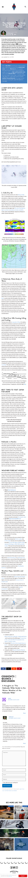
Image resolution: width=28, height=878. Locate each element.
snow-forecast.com (11, 557)
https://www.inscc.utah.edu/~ (11, 636)
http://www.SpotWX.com (15, 518)
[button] (2, 7)
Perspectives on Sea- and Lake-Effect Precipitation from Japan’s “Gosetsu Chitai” (15, 639)
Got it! (23, 876)
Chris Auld (10, 33)
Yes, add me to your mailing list (10, 782)
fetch (2, 298)
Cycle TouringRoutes (14, 833)
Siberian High (21, 194)
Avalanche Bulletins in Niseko (21, 811)
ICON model (7, 540)
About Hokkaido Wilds (21, 844)
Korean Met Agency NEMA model (16, 542)
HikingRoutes (6, 844)
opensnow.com (21, 557)
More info (10, 876)
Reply (24, 713)
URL (25, 384)
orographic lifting (16, 322)
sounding (4, 364)
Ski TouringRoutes (14, 824)
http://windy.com (12, 490)
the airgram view (22, 517)
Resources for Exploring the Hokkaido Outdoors (7, 812)
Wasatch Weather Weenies (19, 650)
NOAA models (18, 539)
